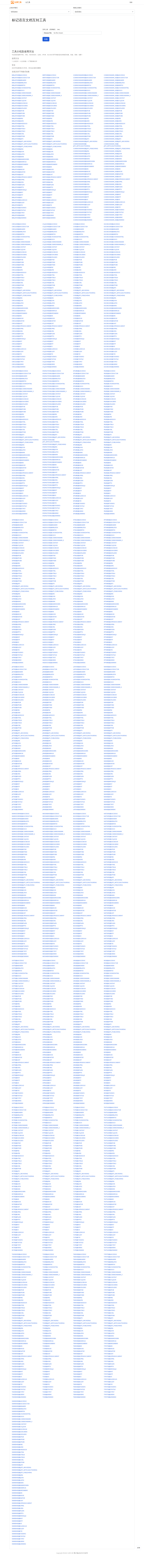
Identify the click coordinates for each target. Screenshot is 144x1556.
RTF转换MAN (47, 1189)
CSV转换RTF (77, 344)
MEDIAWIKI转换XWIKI (50, 954)
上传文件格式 (13, 8)
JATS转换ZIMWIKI (17, 809)
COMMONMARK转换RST (81, 194)
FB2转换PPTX (108, 483)
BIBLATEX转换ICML (18, 134)
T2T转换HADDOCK (79, 1156)
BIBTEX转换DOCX (48, 90)
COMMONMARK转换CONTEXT (83, 98)
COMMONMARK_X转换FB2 (112, 118)
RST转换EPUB (16, 1143)
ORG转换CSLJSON (79, 986)
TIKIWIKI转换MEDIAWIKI (20, 1343)
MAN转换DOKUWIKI (110, 697)
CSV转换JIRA (77, 298)
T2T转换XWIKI (77, 1248)
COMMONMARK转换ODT (81, 176)
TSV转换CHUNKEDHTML (50, 1267)
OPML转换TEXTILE (48, 1096)
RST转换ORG (16, 1214)
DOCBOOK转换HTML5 (111, 280)
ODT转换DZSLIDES (18, 994)
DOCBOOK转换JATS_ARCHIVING (114, 290)
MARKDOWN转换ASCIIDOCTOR (22, 816)
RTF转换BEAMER (48, 1112)
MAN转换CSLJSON (109, 692)
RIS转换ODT (108, 1060)
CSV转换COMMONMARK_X (81, 244)
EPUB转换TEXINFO (79, 503)
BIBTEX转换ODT (48, 174)
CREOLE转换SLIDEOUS (19, 349)
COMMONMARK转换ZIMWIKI (82, 220)
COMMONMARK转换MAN (81, 159)
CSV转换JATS (77, 288)
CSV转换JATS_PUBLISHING (81, 295)
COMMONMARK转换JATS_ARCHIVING (85, 141)
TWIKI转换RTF (77, 1374)
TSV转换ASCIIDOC (48, 1254)
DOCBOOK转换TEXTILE (111, 359)
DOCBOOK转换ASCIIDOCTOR (113, 226)
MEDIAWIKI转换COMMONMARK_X (54, 834)
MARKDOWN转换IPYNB (19, 875)
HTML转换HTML (78, 571)
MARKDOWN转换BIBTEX (20, 824)
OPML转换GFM (47, 1006)
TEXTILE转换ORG (109, 1214)
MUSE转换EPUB (78, 849)
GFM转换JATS (16, 583)
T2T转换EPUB (77, 1143)
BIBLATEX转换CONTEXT (19, 98)
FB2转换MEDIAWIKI (110, 460)
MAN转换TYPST (109, 804)
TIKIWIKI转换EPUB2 (18, 1292)
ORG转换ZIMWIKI (79, 1103)
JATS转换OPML (16, 771)
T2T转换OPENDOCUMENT (81, 1209)
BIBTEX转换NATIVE (49, 172)
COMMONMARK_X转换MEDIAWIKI (115, 166)
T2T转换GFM (77, 1153)
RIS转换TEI (107, 1090)
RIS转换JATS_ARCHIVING (112, 1027)
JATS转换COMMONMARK (20, 684)
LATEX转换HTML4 (78, 720)
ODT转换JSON (16, 1037)
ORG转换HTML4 (78, 1014)
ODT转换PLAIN (16, 1070)
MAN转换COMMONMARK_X (113, 687)
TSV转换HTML (47, 1305)
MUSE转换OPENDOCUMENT (82, 915)
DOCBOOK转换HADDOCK (112, 272)
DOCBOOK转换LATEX (110, 303)
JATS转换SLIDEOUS (18, 792)
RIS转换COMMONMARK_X (112, 981)
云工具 (27, 2)
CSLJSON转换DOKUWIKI (50, 255)
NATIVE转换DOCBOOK (111, 842)
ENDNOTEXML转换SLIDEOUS (52, 498)
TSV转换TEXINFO (48, 1387)
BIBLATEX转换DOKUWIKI (20, 106)
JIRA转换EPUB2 (47, 705)
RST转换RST (15, 1225)
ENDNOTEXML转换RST (50, 490)
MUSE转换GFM (78, 859)
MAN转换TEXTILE (109, 802)
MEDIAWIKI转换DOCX (49, 829)
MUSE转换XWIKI (78, 954)
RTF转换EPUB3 (47, 1148)
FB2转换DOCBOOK (110, 399)
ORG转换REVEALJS (79, 1075)
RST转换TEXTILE (17, 1242)
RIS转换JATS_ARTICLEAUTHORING (115, 1029)
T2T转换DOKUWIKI (79, 1138)
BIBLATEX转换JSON (18, 151)
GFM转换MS (16, 612)
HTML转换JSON (78, 596)
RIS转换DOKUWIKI (110, 991)
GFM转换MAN (16, 601)
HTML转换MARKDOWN (80, 604)
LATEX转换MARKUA (79, 753)
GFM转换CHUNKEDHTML (20, 533)
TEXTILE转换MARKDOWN (112, 1191)
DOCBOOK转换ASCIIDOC (112, 224)
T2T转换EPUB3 (77, 1148)
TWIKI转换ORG (78, 1361)
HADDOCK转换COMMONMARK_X (53, 540)
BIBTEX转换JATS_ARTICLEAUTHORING (55, 144)
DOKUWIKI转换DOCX (18, 386)
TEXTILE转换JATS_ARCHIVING (113, 1174)
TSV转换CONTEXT (48, 1277)
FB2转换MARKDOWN (110, 455)
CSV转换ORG (77, 331)
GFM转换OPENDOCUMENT (20, 622)
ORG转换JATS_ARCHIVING (81, 1027)
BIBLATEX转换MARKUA (19, 162)
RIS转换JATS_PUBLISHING (112, 1032)
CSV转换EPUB (77, 260)
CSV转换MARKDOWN (80, 308)
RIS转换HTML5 (108, 1016)
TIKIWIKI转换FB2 (17, 1298)
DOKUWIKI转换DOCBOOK (20, 399)
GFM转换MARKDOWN (19, 604)
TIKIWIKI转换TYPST (18, 1392)
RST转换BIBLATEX (17, 1115)
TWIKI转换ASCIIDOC (79, 1254)
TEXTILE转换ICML (109, 1166)
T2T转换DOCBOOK (79, 1135)
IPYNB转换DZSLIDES (110, 553)
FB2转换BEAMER (109, 376)
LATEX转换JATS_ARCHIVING (82, 733)
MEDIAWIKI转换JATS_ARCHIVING (53, 880)
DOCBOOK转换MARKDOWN (113, 308)
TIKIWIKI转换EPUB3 (18, 1295)
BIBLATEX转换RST (17, 192)
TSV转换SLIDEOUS (48, 1379)
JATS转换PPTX (16, 779)
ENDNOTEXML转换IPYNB (51, 432)
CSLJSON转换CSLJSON (50, 249)
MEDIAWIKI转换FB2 (49, 857)
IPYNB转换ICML (109, 578)
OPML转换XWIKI (48, 1101)
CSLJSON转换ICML (48, 283)
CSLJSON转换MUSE (49, 318)
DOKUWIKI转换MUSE (18, 465)
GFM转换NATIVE (17, 617)
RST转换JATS (16, 1171)
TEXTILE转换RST (109, 1225)
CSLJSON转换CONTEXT (50, 247)
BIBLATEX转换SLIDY (18, 202)
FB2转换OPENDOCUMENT (112, 473)
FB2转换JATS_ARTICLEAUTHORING (115, 440)
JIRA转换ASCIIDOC (48, 667)
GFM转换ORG (16, 627)
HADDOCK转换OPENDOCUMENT (53, 622)
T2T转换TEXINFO (78, 1240)
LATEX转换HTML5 (78, 723)
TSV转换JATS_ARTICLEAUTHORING (53, 1323)
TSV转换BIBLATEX (48, 1262)
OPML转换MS (47, 1052)
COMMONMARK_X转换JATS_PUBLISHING (117, 148)
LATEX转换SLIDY (78, 794)
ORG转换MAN (77, 1042)
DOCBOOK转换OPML (110, 328)
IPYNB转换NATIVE (109, 617)
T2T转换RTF (77, 1227)
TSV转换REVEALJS (48, 1369)
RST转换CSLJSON (17, 1133)
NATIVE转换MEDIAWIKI (111, 903)
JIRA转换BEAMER (48, 672)
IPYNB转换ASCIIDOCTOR (112, 522)
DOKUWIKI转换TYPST (19, 508)
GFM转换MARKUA (17, 606)
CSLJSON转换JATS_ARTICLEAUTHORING (55, 293)
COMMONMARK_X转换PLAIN (113, 187)
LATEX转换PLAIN (78, 776)
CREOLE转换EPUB (17, 260)
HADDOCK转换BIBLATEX (50, 527)
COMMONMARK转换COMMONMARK (85, 93)
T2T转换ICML (77, 1166)
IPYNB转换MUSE (109, 614)
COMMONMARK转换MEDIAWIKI (83, 166)
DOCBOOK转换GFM (110, 270)
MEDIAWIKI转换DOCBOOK (51, 842)
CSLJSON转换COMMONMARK (52, 242)
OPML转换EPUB (48, 996)
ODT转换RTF (16, 1080)
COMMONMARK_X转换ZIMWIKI (114, 220)
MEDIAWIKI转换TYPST (50, 951)
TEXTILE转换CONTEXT (111, 1130)
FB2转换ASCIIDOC (109, 371)
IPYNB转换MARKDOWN (111, 604)
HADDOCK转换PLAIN (49, 629)
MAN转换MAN (108, 748)
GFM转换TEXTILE (17, 655)
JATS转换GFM (16, 713)
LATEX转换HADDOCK (79, 715)
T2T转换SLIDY (77, 1235)
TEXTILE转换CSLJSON (110, 1133)
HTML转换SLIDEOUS (79, 645)
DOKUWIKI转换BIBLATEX (20, 378)
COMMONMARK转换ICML (81, 134)
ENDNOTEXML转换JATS (50, 435)
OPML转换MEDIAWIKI (50, 1050)
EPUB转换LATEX (78, 450)
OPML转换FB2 (47, 1004)
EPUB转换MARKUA (79, 457)
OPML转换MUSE (48, 1055)
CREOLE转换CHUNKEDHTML (21, 237)
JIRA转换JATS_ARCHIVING (51, 733)
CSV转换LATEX (77, 303)
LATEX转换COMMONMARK (81, 684)
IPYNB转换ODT (108, 619)
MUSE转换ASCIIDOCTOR (81, 816)
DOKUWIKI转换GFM (18, 417)
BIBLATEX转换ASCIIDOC (19, 75)
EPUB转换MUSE (78, 465)
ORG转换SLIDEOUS (79, 1085)
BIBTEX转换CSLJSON (49, 100)
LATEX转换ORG (78, 774)
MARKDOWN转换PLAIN (19, 923)
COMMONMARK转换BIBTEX (82, 85)
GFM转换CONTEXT (18, 543)
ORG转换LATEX (78, 1039)
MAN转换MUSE (109, 761)
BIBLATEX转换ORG (18, 182)
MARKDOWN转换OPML (19, 918)
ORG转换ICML (77, 1019)
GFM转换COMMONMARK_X (20, 540)
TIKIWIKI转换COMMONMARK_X (22, 1275)
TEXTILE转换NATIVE (110, 1204)
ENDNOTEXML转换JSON (50, 449)
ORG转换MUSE (78, 1055)
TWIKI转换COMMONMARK (81, 1272)
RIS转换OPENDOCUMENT (112, 1062)
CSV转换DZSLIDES (79, 257)
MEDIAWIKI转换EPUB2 (50, 852)
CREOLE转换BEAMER (18, 229)
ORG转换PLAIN (78, 1070)
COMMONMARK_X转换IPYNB (113, 136)
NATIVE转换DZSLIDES (111, 847)
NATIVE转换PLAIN (109, 923)
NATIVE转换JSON (109, 890)
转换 (46, 39)
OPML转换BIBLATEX (49, 968)
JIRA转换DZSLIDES (48, 700)
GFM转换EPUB (16, 555)
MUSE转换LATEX (78, 893)
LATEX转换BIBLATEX (79, 674)
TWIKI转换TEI (77, 1384)
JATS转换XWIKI (16, 807)
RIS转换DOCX (108, 976)
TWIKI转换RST (77, 1371)
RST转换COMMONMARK (20, 1125)
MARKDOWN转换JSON (19, 890)
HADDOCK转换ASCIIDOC (50, 520)
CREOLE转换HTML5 (18, 280)
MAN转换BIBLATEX (110, 674)
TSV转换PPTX (47, 1366)
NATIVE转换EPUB (109, 849)
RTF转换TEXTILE (48, 1242)
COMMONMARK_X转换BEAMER (114, 80)
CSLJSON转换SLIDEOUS (50, 349)
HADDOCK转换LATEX (49, 599)
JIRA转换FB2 (46, 710)
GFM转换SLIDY (16, 647)
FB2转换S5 (107, 493)
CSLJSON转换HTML (49, 275)
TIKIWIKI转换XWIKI (18, 1394)
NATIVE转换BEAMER (110, 819)
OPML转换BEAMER (49, 966)
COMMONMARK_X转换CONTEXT (114, 98)
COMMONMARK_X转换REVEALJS (114, 192)
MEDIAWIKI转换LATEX (50, 893)
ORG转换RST (77, 1078)
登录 (131, 2)
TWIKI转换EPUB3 (78, 1295)
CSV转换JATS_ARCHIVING (81, 290)
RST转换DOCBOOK (18, 1135)
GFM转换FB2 (16, 563)
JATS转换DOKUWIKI (18, 697)
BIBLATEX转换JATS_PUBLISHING (22, 146)
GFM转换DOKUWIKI (18, 550)
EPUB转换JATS (77, 435)
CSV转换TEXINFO (78, 357)
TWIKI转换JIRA (77, 1328)
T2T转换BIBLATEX (78, 1115)
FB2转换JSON (108, 447)
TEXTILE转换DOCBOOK (111, 1135)
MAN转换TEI (108, 797)
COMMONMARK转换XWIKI (81, 217)
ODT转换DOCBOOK (18, 988)
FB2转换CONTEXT (109, 394)
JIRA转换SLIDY (47, 794)
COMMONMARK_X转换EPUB (113, 111)
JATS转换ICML (16, 725)
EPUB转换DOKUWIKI (79, 401)
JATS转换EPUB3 (17, 707)
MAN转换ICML (108, 725)
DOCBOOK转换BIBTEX (111, 234)
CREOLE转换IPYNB (18, 285)
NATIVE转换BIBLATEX (110, 821)
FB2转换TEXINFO (109, 503)
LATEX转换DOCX (78, 682)
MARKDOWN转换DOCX (19, 829)
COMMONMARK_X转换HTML (113, 126)
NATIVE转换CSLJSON (110, 839)
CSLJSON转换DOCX (49, 239)
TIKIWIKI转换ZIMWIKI (19, 1397)
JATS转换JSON (16, 743)
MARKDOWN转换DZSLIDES (20, 847)
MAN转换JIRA (108, 741)
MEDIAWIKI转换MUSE (50, 908)
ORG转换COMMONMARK (81, 978)
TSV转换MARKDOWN (49, 1338)
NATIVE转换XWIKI (109, 954)
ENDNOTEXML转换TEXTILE (51, 508)
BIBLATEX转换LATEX (18, 154)
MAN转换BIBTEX (109, 677)
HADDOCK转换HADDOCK (51, 568)
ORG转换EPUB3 (78, 1001)
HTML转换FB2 (77, 563)
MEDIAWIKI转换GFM (49, 859)
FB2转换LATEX (108, 450)
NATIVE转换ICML (109, 872)
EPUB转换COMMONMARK (81, 389)
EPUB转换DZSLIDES (79, 404)
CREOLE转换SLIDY (17, 351)
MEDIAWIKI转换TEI (49, 944)
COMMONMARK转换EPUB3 (82, 116)
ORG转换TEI (77, 1090)
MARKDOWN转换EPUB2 (19, 852)
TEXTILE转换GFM (109, 1153)
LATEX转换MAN (78, 748)
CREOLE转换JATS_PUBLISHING (21, 295)
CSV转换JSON (77, 300)
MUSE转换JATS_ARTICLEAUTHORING (85, 882)
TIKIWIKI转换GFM (17, 1300)
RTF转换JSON (47, 1184)
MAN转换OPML (109, 771)
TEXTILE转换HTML (109, 1158)
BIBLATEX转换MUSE (18, 169)
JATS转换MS (15, 758)
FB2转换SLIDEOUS (109, 496)
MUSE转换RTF (77, 933)
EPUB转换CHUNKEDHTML (81, 384)
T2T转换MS (76, 1199)
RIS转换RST (107, 1078)
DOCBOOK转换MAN (110, 306)
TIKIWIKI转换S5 (17, 1377)
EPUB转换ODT (77, 470)
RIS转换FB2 (107, 1004)
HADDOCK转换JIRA (49, 594)
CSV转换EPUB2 (78, 262)
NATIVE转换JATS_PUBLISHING (113, 885)
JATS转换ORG (16, 774)
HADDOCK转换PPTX (49, 632)
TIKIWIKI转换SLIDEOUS (19, 1379)
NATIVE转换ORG (109, 921)
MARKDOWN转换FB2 (18, 857)
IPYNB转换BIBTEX (109, 530)
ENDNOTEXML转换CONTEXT (52, 394)
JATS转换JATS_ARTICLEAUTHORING (23, 735)
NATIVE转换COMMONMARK (113, 831)
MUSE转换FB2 (77, 857)
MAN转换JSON (108, 743)
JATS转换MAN (16, 748)
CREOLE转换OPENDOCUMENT (21, 326)
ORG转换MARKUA (79, 1047)
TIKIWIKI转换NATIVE (18, 1351)
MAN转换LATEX (109, 746)
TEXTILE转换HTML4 (110, 1161)
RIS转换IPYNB (108, 1022)
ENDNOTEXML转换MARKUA (51, 460)
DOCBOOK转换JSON (110, 300)
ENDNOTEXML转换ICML (50, 429)
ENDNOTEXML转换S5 (49, 495)
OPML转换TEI (47, 1090)
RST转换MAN (16, 1189)
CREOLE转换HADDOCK (19, 272)
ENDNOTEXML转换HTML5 (51, 427)
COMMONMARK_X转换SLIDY (113, 205)
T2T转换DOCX (77, 1123)
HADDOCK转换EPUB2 (49, 558)
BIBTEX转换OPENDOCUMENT (52, 177)
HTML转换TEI (77, 650)
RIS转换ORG (108, 1067)
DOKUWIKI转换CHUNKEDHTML (22, 384)
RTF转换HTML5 (47, 1163)
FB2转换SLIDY (108, 498)
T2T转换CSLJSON (78, 1133)
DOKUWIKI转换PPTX (18, 483)
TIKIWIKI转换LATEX (18, 1333)
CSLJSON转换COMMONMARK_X (53, 244)
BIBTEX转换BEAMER (49, 80)
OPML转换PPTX (47, 1073)
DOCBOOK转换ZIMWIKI (111, 367)
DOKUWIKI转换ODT (18, 470)
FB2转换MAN (108, 452)
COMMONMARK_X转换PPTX (113, 189)
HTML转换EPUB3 (78, 561)
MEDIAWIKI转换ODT (49, 913)
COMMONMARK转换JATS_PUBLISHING (85, 148)
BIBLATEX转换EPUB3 (18, 116)
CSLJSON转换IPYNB (49, 285)
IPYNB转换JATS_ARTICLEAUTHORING (115, 589)
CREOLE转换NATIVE (18, 321)
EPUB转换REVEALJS (79, 486)
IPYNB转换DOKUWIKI (111, 550)
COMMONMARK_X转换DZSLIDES (114, 108)
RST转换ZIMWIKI (17, 1250)
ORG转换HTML (78, 1011)
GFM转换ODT (16, 619)
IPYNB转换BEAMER (110, 525)
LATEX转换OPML (78, 771)
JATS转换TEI (15, 797)
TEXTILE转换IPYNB (110, 1168)
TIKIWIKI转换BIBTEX (18, 1264)
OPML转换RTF (47, 1080)
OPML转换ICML (47, 1019)
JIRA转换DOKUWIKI (49, 697)
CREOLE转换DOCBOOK (19, 252)
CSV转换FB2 (77, 267)
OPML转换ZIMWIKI (49, 1103)
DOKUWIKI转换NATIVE (19, 468)
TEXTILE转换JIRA (109, 1181)
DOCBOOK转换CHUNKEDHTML (114, 237)
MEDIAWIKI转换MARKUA (50, 900)
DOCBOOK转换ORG (110, 331)
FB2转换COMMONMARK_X (112, 391)
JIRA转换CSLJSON (48, 692)
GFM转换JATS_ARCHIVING (20, 586)
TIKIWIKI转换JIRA (17, 1328)
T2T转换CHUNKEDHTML (81, 1120)
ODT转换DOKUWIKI (18, 991)
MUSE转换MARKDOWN (80, 898)
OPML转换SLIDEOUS (49, 1085)
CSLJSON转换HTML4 (49, 277)
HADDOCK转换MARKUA (50, 606)
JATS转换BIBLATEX (17, 674)
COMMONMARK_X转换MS (112, 169)
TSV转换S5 (46, 1377)
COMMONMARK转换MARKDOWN (84, 161)
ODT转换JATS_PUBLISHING (20, 1032)
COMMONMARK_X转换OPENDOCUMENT (117, 179)
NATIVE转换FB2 (109, 857)
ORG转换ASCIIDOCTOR (80, 963)
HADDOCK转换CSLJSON (50, 545)
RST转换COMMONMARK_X (20, 1128)
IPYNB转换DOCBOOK (110, 548)
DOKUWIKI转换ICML (18, 429)
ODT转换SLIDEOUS (18, 1085)
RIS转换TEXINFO (109, 1093)
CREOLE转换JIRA (17, 298)
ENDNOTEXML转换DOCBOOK (52, 399)
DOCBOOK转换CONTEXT (112, 247)
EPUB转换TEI (77, 501)
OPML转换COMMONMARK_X (52, 981)
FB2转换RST (107, 488)
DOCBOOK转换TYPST (110, 362)
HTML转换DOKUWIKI (80, 550)
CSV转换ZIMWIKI (78, 367)
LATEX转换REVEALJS (79, 781)
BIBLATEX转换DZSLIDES (19, 108)
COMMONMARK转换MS (81, 169)
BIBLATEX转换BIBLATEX (19, 83)
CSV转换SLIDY (77, 351)
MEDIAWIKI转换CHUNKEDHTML (53, 826)
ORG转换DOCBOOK (79, 988)
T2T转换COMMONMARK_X (81, 1128)
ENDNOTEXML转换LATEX (50, 452)
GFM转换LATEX (16, 599)
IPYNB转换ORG (109, 627)
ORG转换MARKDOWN (80, 1045)
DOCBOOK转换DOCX (110, 239)
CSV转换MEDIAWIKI (79, 313)
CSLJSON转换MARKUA (50, 311)
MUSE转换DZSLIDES (79, 847)
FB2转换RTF (107, 491)
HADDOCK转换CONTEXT (50, 543)
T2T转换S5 (76, 1230)
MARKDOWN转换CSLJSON (20, 839)
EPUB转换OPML (78, 475)
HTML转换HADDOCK (79, 568)
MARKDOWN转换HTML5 (19, 870)
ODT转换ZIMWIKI (17, 1103)
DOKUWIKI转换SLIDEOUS (20, 496)
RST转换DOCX (16, 1123)
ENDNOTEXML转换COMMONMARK (54, 389)
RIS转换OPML (108, 1065)
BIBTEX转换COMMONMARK (51, 93)
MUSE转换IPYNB (78, 875)
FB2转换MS (107, 463)
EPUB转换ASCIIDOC (79, 371)
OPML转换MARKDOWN (50, 1045)
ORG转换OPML (78, 1065)
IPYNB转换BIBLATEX (110, 527)
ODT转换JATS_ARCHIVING (20, 1027)
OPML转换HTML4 (48, 1014)
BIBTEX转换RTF (47, 195)
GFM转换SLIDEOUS (18, 645)
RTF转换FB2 (46, 1151)
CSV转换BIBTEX (78, 234)
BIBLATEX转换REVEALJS (19, 190)
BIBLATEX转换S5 (17, 197)
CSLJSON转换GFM (48, 270)
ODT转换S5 (15, 1083)
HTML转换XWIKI (78, 660)
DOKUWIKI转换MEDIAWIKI (20, 460)
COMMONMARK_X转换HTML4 (113, 129)
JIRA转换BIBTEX (48, 677)
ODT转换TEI (15, 1090)
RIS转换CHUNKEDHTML (111, 973)
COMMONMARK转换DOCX (81, 90)
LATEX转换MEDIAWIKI (80, 756)
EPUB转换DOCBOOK (79, 399)
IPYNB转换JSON (109, 596)
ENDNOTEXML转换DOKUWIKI (52, 401)
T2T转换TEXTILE (78, 1242)
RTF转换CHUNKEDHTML (50, 1120)
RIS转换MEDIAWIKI (110, 1050)
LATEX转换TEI (77, 797)
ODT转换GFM (16, 1006)
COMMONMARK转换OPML (81, 182)
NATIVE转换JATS (109, 877)
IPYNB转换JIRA (108, 594)
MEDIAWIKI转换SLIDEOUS (51, 938)
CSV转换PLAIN (77, 334)
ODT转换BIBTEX (17, 971)
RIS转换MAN (108, 1042)
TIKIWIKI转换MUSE (18, 1349)
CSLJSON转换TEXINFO (50, 357)
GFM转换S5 (15, 642)
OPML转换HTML (48, 1011)
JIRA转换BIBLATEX (48, 674)
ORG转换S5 (76, 1083)
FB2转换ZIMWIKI (109, 514)
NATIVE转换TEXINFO (110, 946)
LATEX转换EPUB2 (78, 705)
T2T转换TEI (76, 1237)
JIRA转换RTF (46, 786)
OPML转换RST (47, 1078)
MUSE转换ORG (78, 921)
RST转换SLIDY (16, 1235)
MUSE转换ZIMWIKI (79, 956)
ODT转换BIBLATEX (18, 968)
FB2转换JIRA (108, 445)
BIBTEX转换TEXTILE (49, 210)
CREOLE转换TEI (17, 354)
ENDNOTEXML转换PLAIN (50, 482)
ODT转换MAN (16, 1042)
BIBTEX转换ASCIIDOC (49, 75)
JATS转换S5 (15, 789)
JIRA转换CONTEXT (48, 690)
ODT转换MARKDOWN (19, 1045)
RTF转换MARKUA (48, 1194)
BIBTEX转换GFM (48, 121)
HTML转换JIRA (77, 594)
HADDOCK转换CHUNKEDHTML (52, 533)
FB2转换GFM (108, 417)
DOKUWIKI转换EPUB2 (19, 409)
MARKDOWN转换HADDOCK (21, 862)
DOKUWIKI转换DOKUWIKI (20, 401)
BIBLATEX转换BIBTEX (18, 85)
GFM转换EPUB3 (17, 561)
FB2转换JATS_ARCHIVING (112, 437)
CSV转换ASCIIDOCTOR (80, 226)
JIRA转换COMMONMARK (50, 684)
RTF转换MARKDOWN (49, 1191)
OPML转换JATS (47, 1024)
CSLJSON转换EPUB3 (49, 265)
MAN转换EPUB (108, 702)
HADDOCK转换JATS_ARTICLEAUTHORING (56, 589)
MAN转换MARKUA (110, 753)
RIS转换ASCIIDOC (109, 960)
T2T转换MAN (77, 1189)
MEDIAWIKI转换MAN (49, 895)
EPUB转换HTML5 (78, 427)
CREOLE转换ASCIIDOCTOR (20, 226)
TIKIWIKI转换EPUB (18, 1290)
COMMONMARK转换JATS (81, 139)
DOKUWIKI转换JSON (18, 447)
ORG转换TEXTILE (78, 1096)
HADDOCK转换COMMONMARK (52, 538)
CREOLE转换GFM (17, 270)
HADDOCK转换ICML (49, 578)
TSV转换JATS (46, 1318)
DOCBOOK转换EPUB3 (111, 265)
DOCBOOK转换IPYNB (110, 285)
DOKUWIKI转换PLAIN (19, 480)
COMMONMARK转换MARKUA (82, 164)
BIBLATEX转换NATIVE (18, 172)
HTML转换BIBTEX (78, 530)
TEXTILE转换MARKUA (110, 1194)
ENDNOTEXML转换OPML (50, 477)
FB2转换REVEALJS (109, 486)
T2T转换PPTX (77, 1219)
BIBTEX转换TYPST (48, 213)
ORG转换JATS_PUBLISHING (81, 1032)
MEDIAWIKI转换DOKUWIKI (51, 844)
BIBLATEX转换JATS (17, 139)
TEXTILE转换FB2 (109, 1151)
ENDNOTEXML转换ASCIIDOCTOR (53, 373)
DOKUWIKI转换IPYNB (19, 432)
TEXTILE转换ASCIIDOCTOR (112, 1110)
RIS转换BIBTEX (108, 971)
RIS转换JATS (107, 1024)
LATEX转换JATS (77, 730)
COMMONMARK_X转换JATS (112, 139)
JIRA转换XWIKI (47, 807)
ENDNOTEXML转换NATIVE (51, 470)
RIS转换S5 (107, 1083)
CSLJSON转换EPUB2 (49, 262)
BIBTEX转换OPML (48, 180)
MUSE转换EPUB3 (78, 854)
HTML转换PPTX (78, 632)
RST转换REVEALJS (17, 1222)
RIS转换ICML (108, 1019)
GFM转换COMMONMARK (20, 538)
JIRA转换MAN (47, 748)
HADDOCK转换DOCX (49, 535)
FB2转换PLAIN (108, 480)
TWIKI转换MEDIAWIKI (80, 1343)
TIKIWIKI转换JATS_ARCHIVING (21, 1320)
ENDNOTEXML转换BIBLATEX (52, 378)
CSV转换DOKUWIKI (79, 255)
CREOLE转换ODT (17, 323)
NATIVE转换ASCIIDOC (111, 814)
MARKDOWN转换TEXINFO (20, 946)
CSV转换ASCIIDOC (79, 224)
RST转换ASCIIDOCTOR (19, 1110)
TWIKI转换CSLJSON (79, 1280)
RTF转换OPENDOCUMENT (51, 1209)
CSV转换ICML (77, 283)
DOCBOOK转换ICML (110, 283)
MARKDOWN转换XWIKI (19, 954)
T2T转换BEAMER (78, 1112)
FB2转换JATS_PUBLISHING (112, 442)
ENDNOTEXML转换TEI (50, 503)
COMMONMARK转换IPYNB (82, 136)
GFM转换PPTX (16, 632)
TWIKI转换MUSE (78, 1349)
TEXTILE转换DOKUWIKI (111, 1138)
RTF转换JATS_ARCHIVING (50, 1174)
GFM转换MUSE (16, 614)
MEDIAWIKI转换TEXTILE (50, 949)
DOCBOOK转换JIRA (110, 298)
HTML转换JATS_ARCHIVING (81, 586)
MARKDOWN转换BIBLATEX (20, 821)
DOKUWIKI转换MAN (18, 452)
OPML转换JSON (47, 1037)
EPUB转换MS (77, 463)
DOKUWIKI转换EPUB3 (19, 412)
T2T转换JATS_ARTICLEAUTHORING (84, 1176)
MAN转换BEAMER (109, 672)
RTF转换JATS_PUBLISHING (51, 1179)
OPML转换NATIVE (48, 1057)
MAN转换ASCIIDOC (110, 667)
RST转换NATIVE (17, 1204)
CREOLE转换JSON (17, 300)
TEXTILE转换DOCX (109, 1123)
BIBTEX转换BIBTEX (48, 85)
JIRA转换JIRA (47, 741)
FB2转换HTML (108, 422)
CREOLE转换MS (17, 316)
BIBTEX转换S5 (47, 197)
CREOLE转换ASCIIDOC (19, 224)
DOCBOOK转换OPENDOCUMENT (114, 326)
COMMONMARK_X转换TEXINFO (114, 210)
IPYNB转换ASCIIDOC (110, 520)
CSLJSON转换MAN (48, 306)
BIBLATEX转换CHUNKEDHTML (21, 88)
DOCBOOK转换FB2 (110, 267)
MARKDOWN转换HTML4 (19, 867)
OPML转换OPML (48, 1065)
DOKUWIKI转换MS (18, 463)
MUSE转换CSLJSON (79, 839)
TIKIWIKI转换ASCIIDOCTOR (21, 1257)
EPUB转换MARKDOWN (80, 455)
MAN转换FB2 (108, 710)
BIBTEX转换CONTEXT (49, 98)
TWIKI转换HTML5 (78, 1310)
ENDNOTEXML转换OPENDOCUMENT (54, 475)
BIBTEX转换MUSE (48, 169)
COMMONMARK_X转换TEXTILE (114, 212)
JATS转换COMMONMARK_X (20, 687)
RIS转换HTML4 (108, 1014)
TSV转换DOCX (47, 1269)
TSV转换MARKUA (48, 1341)
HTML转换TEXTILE (79, 655)
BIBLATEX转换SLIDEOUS (19, 200)
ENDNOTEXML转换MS (50, 465)
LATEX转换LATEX (78, 746)
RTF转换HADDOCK (48, 1156)
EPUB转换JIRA (77, 445)
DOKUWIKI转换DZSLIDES (20, 404)
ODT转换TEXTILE (17, 1096)
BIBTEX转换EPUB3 (48, 116)
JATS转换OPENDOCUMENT (20, 769)
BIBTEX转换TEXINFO (49, 208)
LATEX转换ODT (78, 766)
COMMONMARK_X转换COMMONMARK (116, 93)
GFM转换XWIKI (16, 660)
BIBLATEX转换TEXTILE (19, 210)
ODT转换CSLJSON (17, 986)
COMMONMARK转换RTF (81, 197)
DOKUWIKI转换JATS (18, 435)
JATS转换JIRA (16, 741)
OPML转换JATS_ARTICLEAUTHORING (54, 1029)
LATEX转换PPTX (78, 779)
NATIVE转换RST (109, 931)
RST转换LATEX (16, 1186)
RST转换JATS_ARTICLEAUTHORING (23, 1176)
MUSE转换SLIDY (78, 941)
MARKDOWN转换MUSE (19, 908)
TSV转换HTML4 (47, 1308)
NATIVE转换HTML (109, 865)
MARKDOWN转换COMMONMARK (23, 831)
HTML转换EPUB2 (78, 558)
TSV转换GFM (47, 1300)
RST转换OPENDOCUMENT (20, 1209)
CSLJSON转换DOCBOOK (50, 252)
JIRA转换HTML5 (47, 723)
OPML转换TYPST (48, 1098)
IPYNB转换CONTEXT (110, 543)
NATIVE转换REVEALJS (110, 928)
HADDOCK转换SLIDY (49, 647)
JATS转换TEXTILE (17, 802)
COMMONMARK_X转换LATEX (113, 156)
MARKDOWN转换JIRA (19, 887)
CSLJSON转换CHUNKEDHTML (52, 237)
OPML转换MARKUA (49, 1047)
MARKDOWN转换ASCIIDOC (20, 814)
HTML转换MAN (78, 601)
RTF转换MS (46, 1199)
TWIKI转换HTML (78, 1305)
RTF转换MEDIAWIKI (49, 1197)
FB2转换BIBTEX (109, 381)
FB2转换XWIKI (108, 511)
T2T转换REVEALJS (78, 1222)
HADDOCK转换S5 (48, 642)
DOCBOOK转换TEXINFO (111, 357)
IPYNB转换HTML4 (109, 573)
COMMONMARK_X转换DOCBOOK (114, 103)
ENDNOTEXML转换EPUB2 (51, 409)
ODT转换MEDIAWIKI (18, 1050)
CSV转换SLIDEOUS (79, 349)
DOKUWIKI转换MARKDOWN (21, 455)
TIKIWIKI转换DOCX (18, 1269)
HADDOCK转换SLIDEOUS (50, 645)
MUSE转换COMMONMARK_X (82, 834)
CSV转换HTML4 (78, 277)
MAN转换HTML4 (109, 720)
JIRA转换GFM (47, 713)
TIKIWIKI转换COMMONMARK (21, 1272)
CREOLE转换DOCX (17, 239)
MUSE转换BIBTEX (78, 824)
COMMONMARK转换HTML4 (82, 129)
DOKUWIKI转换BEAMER (19, 376)
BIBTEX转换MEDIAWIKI (50, 164)
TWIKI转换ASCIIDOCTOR (81, 1257)
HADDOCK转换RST (48, 637)
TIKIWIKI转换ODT (17, 1354)
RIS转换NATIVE (108, 1057)
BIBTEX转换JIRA (48, 149)
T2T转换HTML (77, 1158)
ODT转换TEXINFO (17, 1093)
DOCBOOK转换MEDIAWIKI (112, 313)
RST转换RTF (15, 1227)
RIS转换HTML (108, 1011)
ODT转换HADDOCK (18, 1009)
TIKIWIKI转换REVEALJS (19, 1369)
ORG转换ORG (77, 1067)
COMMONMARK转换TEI (81, 207)
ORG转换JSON (77, 1037)
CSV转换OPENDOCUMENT (81, 326)
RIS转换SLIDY (108, 1088)
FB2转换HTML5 (108, 427)
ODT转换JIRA (16, 1034)
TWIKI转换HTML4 (78, 1308)
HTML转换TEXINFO (79, 652)
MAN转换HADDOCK (110, 715)
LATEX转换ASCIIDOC (79, 667)
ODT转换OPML (16, 1065)
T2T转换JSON (77, 1184)
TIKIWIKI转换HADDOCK (19, 1303)
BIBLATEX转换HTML (18, 126)
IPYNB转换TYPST (109, 657)
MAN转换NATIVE (109, 764)
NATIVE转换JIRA (109, 887)
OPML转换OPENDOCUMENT (52, 1062)
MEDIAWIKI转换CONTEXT (51, 836)
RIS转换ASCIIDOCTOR (111, 963)
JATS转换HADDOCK (18, 715)
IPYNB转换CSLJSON (110, 545)
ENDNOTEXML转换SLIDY (50, 500)
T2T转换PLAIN (77, 1217)
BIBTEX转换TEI (47, 205)
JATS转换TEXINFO (17, 799)
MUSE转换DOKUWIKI (80, 844)
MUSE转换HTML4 (78, 867)
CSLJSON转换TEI (48, 354)
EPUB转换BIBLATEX (79, 378)
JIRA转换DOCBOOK (49, 695)
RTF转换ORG (47, 1214)
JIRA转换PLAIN (47, 776)
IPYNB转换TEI (108, 650)
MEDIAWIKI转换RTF (49, 933)
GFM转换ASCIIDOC (18, 520)
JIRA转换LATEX (47, 746)
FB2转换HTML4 (108, 424)
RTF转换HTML (47, 1158)
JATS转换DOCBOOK (18, 695)
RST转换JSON (16, 1184)
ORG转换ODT (77, 1060)
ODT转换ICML (16, 1019)
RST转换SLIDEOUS (18, 1232)
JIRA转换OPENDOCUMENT (51, 769)
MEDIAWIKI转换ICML (49, 872)
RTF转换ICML (47, 1166)
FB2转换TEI (107, 501)
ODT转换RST (16, 1078)
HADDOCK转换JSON (49, 596)
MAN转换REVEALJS (110, 781)
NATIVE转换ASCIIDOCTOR (112, 816)
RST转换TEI (15, 1237)
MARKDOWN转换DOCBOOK (21, 842)
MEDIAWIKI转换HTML (49, 865)
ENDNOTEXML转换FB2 (50, 414)
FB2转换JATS (108, 435)
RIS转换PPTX (108, 1073)
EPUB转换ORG (77, 478)
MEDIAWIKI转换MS (49, 905)
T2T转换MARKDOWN (80, 1191)
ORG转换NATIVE (78, 1057)
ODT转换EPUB (16, 996)
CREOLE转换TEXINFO (18, 357)
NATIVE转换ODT (109, 913)
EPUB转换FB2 (77, 414)
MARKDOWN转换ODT (19, 913)
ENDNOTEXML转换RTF (50, 493)
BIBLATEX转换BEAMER (19, 80)
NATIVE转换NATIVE (110, 910)
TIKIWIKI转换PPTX (18, 1366)
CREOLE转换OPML (18, 328)
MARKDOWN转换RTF (18, 933)
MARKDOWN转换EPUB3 (19, 854)
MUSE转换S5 (77, 936)
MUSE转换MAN (78, 895)
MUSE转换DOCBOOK (80, 842)
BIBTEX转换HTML (48, 126)
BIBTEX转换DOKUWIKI (50, 106)
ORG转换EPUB (77, 996)
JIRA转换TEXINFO (48, 799)
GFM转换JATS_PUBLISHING (20, 591)
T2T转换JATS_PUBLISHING (81, 1179)
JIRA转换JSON (47, 743)
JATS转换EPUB (16, 702)
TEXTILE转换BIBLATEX (111, 1115)
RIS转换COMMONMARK (111, 978)
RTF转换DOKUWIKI (49, 1138)
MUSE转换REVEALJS (79, 928)
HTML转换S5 (77, 642)
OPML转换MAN (47, 1042)
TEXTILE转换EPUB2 (110, 1146)
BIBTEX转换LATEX (48, 154)
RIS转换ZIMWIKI (109, 1103)
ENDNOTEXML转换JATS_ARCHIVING (54, 437)
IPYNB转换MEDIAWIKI (111, 609)
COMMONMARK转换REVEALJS (82, 192)
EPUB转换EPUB (78, 407)
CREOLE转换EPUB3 (18, 265)
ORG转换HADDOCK (79, 1009)
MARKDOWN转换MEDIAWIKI (21, 903)
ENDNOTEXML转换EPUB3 (51, 412)
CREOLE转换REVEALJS (19, 339)
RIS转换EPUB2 (108, 999)
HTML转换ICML (78, 578)
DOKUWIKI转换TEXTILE (19, 506)
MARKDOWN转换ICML (19, 872)
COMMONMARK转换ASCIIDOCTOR (84, 78)
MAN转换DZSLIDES (110, 700)
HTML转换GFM (78, 566)
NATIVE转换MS (108, 905)
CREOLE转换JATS (17, 288)
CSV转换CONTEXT (79, 247)
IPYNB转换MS (108, 612)
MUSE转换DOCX (78, 829)
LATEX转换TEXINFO (79, 799)
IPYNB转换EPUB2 (109, 558)
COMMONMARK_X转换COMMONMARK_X (117, 95)
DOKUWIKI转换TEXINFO (19, 503)
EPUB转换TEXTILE (78, 506)
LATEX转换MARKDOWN (80, 751)
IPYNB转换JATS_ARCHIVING (112, 586)
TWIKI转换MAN (78, 1336)
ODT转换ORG (16, 1067)
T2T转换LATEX (77, 1186)
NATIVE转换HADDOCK (111, 862)
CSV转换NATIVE (78, 321)
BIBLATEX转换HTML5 (18, 131)
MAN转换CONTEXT (110, 690)
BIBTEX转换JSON (48, 151)
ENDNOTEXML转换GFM (50, 417)
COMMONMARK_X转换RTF (112, 197)
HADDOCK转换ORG (49, 627)
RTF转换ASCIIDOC (48, 1107)
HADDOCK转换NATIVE (50, 617)
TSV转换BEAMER (48, 1259)
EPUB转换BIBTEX (78, 381)
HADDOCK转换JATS (49, 583)
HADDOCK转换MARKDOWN (51, 604)
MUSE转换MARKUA (79, 900)
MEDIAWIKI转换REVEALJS (51, 928)
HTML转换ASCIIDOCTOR (81, 522)
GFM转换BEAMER (17, 525)
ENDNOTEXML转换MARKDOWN (53, 457)
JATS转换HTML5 (17, 723)
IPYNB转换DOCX (109, 535)
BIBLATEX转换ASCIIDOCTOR (21, 78)
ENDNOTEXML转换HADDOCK (52, 419)
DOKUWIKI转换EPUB (18, 407)
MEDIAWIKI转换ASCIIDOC (51, 814)
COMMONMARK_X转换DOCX (113, 90)
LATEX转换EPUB (78, 702)
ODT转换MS (15, 1052)
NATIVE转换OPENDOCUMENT (113, 915)
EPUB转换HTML (78, 422)
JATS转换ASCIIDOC (18, 667)
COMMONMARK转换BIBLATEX (83, 83)
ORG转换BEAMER (78, 966)
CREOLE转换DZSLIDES (19, 257)
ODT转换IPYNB (16, 1022)
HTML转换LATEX (78, 599)
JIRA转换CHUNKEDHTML (50, 679)
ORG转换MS (77, 1052)
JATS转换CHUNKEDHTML (20, 679)
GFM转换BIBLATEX (18, 527)
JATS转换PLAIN (16, 776)
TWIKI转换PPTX (78, 1366)
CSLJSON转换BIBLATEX (50, 232)
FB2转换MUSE (108, 465)
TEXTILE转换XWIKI (110, 1248)
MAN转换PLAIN (109, 776)
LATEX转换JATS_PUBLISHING (82, 738)
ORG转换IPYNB (78, 1022)
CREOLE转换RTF (17, 344)
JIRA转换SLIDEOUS (48, 792)
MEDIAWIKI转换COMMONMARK (53, 831)
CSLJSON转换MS (48, 316)
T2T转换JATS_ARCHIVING (81, 1174)
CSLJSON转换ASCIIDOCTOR (51, 226)
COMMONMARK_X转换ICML (113, 134)
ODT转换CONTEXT (18, 983)
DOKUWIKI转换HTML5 (19, 427)
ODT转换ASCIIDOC (18, 960)
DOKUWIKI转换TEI (18, 501)
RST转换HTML (16, 1158)
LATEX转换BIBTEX (78, 677)
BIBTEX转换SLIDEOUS (49, 200)
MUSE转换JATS (77, 877)
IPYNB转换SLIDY (109, 647)
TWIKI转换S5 (77, 1377)
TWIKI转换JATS (78, 1318)
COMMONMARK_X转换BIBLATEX (114, 83)
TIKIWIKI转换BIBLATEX (19, 1262)
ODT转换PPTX (16, 1073)
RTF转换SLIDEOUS (48, 1232)
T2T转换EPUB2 (77, 1146)
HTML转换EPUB (78, 555)
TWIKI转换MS (77, 1346)
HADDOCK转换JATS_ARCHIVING (53, 586)
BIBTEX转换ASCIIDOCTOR (51, 78)
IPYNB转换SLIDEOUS (110, 645)
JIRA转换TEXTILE (48, 802)
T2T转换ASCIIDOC (79, 1107)
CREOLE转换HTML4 (18, 277)
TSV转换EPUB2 (47, 1292)
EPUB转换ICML (78, 429)
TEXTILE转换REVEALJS (111, 1222)
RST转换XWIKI (16, 1248)
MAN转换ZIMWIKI (109, 809)
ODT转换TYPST (16, 1098)
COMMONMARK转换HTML (81, 126)
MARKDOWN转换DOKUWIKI (21, 844)
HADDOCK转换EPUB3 (49, 561)
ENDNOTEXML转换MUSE (50, 467)
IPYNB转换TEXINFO (110, 652)
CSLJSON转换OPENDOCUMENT (52, 326)
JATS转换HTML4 (17, 720)
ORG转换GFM (77, 1006)
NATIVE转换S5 (108, 936)
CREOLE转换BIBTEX (18, 234)
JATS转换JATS (16, 730)
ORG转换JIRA (77, 1034)
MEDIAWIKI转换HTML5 (50, 870)
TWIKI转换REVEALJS (79, 1369)
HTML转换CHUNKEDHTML (81, 533)
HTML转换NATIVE (78, 617)
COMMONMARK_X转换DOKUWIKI (115, 106)
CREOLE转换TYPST (18, 362)
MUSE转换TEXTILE (79, 949)
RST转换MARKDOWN (18, 1191)
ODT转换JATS (16, 1024)
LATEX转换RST (77, 784)
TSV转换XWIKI (47, 1394)
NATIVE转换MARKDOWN (112, 898)
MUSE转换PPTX (78, 926)
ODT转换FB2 (16, 1004)
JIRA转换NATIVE (48, 764)
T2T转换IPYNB (77, 1168)
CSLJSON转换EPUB (48, 260)
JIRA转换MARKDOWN (49, 751)
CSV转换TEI (76, 354)
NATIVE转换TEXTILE (110, 949)
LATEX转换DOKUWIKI (80, 697)
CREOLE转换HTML (17, 275)
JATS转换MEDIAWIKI (18, 756)
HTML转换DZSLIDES (79, 553)
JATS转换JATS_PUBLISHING (20, 738)
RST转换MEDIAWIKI (18, 1197)
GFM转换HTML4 (17, 573)
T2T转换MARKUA (78, 1194)
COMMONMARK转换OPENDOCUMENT (85, 179)
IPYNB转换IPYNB (109, 581)
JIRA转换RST (46, 784)
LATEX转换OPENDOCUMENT (82, 769)
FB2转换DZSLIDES (109, 404)
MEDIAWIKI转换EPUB (49, 849)
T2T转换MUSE (77, 1202)
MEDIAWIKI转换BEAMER (50, 819)
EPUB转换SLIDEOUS (79, 496)
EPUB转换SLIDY (78, 498)
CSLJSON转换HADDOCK (50, 272)
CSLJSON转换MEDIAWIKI (50, 313)
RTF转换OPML (47, 1212)
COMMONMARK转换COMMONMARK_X (85, 95)
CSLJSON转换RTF (48, 344)
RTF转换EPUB (47, 1143)
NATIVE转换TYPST (109, 951)
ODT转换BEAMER (17, 966)
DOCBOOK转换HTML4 (111, 277)
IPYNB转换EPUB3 (109, 561)
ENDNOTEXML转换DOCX (50, 386)
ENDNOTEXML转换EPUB (50, 407)
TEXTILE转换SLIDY (109, 1235)
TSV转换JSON (47, 1331)
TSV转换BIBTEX (47, 1264)
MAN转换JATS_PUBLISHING (112, 738)
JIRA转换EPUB (47, 702)
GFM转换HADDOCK (18, 568)
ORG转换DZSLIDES (79, 994)
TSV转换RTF (46, 1374)
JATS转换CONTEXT (18, 690)
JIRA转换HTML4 (47, 720)
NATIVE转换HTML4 (110, 867)
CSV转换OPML (77, 328)
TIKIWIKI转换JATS (17, 1318)
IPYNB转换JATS (108, 583)
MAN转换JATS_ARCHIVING (112, 733)
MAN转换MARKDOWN (111, 751)
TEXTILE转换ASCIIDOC (111, 1107)
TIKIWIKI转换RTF (17, 1374)
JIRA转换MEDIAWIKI (49, 756)
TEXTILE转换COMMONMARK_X (114, 1128)
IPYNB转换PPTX (109, 632)
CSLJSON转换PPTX (48, 336)
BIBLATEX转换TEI (17, 205)
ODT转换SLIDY (16, 1088)
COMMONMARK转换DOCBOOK (83, 103)
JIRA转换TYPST (47, 804)
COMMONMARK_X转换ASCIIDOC (114, 75)
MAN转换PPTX (108, 779)
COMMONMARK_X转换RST (112, 194)
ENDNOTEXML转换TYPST (50, 511)
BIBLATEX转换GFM (18, 121)
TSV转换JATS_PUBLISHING (51, 1326)
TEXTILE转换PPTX (109, 1219)
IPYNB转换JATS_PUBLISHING (113, 591)
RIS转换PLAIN (108, 1070)
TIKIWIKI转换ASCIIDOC (19, 1254)
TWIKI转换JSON (78, 1331)
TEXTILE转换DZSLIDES (111, 1140)
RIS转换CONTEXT (109, 983)
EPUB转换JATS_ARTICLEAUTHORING (84, 440)
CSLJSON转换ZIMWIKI (50, 367)
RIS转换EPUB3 (108, 1001)
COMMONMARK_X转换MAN (113, 159)
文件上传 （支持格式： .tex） (52, 29)
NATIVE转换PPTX (109, 926)
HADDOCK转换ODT (49, 619)
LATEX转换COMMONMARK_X (82, 687)
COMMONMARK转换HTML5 (82, 131)
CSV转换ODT (77, 323)
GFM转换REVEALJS (18, 634)
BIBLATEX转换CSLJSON (19, 100)
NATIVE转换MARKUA (110, 900)
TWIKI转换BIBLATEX (79, 1262)
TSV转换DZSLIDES (48, 1287)
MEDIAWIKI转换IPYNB (50, 875)
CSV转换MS (76, 316)
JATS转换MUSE (16, 761)
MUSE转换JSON (78, 890)
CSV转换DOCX (77, 239)
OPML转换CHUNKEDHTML (51, 973)
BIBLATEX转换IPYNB (18, 136)
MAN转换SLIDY (109, 794)
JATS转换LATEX (16, 746)
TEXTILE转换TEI (109, 1237)
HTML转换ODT (77, 619)
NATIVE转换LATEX (109, 893)
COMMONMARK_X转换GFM (112, 121)
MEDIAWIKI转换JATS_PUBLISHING (53, 885)
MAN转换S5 (107, 789)
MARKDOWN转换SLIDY (19, 941)
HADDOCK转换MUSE (49, 614)
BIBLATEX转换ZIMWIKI (19, 218)
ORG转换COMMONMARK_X (82, 981)
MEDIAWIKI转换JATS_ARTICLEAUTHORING (56, 882)
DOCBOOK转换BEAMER (111, 229)
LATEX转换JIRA (77, 741)
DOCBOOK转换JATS (110, 288)
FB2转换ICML (108, 429)
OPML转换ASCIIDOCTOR (50, 963)
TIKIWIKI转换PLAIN (18, 1364)
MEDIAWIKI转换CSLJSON (50, 839)
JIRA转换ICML (47, 725)
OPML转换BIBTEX (48, 971)
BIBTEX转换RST (47, 192)
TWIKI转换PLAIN (78, 1364)
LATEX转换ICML (78, 725)
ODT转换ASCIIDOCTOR (19, 963)
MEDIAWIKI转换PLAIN (50, 923)
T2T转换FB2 (77, 1151)
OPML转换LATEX (48, 1039)
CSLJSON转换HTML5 (49, 280)
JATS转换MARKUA (17, 753)
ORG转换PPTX (77, 1073)
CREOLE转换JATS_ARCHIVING (21, 290)
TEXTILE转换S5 (108, 1230)
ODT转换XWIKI (16, 1101)
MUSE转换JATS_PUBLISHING (82, 885)
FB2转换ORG (108, 478)
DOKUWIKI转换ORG (18, 478)
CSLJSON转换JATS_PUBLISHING (52, 295)
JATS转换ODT (16, 766)
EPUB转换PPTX (77, 483)
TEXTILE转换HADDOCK (111, 1156)
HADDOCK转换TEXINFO (50, 652)
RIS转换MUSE (108, 1055)
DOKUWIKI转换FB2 (18, 414)
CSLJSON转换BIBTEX (49, 234)
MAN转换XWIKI (109, 807)
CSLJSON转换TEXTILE (49, 359)
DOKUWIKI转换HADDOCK (20, 419)
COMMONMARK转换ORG (81, 184)
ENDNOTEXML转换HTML (50, 422)
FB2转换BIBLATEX (109, 378)
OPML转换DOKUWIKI (49, 991)
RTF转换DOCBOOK (48, 1135)
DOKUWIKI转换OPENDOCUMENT (22, 473)
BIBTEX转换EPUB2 (48, 113)
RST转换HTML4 (17, 1161)
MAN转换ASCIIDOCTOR (111, 669)
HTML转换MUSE (78, 614)
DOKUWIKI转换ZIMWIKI (19, 514)
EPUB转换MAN (78, 452)
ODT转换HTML (16, 1011)
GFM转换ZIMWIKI (17, 663)
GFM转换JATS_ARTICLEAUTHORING (23, 589)
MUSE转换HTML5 (78, 870)
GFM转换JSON (16, 596)
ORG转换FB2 (77, 1004)
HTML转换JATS (77, 583)
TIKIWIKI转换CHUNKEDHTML (21, 1267)
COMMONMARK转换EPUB (81, 111)
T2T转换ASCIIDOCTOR (80, 1110)
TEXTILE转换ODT (109, 1207)
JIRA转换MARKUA (48, 753)
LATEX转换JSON (78, 743)
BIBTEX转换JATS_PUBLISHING (52, 146)
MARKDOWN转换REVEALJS (20, 928)
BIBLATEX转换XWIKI (18, 215)
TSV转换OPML (47, 1359)
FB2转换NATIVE (109, 468)
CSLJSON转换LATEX (49, 303)
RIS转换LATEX (108, 1039)
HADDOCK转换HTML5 (49, 576)
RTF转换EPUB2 (47, 1146)
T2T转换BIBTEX (78, 1117)
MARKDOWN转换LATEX (19, 893)
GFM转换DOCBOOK (18, 548)
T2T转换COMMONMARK (81, 1125)
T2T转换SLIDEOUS (79, 1232)
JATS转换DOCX (16, 682)
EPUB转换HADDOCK (79, 419)
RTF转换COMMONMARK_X (51, 1128)
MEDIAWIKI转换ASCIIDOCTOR (52, 816)
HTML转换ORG (78, 627)
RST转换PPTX (16, 1219)
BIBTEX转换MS (47, 167)
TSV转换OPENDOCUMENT (51, 1356)
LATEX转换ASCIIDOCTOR (81, 669)
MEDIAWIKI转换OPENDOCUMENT (53, 915)
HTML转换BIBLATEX (79, 527)
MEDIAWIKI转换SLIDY (49, 941)
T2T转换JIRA (77, 1181)
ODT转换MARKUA (17, 1047)
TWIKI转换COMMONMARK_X (82, 1275)
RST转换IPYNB (16, 1168)
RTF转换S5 (46, 1230)
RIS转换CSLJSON (109, 986)
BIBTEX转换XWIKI (48, 215)
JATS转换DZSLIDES (18, 700)
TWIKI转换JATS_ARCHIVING (82, 1320)
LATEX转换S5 (77, 789)
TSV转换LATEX (47, 1333)
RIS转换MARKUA (109, 1047)
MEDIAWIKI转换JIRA (49, 887)
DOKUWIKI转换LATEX (18, 450)
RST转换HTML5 (17, 1163)
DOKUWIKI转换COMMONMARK (22, 389)
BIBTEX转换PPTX (48, 187)
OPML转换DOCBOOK (49, 988)
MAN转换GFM (108, 713)
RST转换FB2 (15, 1151)
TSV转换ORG (47, 1361)
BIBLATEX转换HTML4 (18, 129)
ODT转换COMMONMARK (20, 978)
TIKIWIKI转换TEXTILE (18, 1389)
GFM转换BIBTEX (17, 530)
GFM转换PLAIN (16, 629)
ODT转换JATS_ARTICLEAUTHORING (23, 1029)
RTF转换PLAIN (47, 1217)
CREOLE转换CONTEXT (19, 247)
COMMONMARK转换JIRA (81, 151)
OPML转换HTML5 (48, 1016)
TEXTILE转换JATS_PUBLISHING (113, 1179)
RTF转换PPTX (47, 1219)
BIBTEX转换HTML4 (48, 129)
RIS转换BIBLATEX (109, 968)
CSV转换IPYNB (77, 285)
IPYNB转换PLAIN (109, 629)
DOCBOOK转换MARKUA (111, 311)
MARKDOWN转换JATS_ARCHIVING (23, 880)
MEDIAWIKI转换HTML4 (50, 867)
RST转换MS (15, 1199)
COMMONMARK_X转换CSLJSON (114, 100)
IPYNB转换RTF (108, 640)
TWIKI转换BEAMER (79, 1259)
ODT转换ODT (16, 1060)
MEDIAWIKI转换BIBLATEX (51, 821)
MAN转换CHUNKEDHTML (112, 679)
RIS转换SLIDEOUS (109, 1085)
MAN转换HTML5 (109, 723)
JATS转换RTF (16, 786)
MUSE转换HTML (78, 865)
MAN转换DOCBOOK (110, 695)
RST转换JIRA (16, 1181)
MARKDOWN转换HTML (19, 865)
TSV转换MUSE (47, 1349)
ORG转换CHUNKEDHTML (81, 973)
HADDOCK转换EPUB (49, 555)
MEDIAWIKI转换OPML (50, 918)
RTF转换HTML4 (47, 1161)
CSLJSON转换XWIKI (49, 364)
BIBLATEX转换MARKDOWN (20, 159)
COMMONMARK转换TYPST (81, 215)
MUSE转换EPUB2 (78, 852)
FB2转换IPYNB (108, 432)
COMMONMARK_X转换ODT (112, 176)
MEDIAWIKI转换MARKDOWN (52, 898)
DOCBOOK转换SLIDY (110, 351)
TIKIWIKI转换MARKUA (19, 1341)
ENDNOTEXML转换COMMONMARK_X (55, 391)
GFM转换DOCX (16, 535)
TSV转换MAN (47, 1336)
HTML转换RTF (77, 640)
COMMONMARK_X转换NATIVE (113, 174)
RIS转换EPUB (108, 996)
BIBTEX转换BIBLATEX (49, 83)
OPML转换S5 (47, 1083)
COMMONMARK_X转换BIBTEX (113, 85)
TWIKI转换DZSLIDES (79, 1287)
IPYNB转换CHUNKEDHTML (112, 533)
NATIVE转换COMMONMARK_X (113, 834)
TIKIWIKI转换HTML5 (18, 1310)
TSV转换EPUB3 (47, 1295)
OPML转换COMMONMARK (51, 978)
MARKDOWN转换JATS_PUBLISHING (23, 885)
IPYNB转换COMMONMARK (112, 538)
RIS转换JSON (108, 1037)
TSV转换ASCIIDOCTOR (50, 1257)
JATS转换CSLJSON (17, 692)
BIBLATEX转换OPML (18, 180)
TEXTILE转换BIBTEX (110, 1117)
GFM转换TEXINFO (17, 652)
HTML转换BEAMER (79, 525)
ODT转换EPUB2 (17, 999)
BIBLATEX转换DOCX (18, 90)
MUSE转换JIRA (77, 887)
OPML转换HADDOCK (49, 1009)
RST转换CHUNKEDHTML (19, 1120)
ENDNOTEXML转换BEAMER (51, 376)
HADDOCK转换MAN (49, 601)
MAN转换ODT (108, 766)
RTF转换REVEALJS (48, 1222)
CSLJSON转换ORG (48, 331)
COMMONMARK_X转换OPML (113, 182)
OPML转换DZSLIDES (49, 994)
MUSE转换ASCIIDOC (79, 814)
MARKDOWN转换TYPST (19, 951)
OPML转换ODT (47, 1060)
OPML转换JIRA (47, 1034)
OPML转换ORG (47, 1067)
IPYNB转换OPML (109, 624)
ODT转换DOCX (16, 976)
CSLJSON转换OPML (49, 328)
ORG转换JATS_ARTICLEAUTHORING (84, 1029)
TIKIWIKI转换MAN (18, 1336)
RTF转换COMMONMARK (50, 1125)
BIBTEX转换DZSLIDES (49, 108)
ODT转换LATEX (16, 1039)
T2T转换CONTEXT (78, 1130)
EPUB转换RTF (77, 491)
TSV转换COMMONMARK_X (51, 1275)
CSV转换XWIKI (77, 364)
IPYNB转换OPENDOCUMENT (113, 622)
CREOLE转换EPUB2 (18, 262)
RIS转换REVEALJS (109, 1075)
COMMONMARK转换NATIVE (82, 174)
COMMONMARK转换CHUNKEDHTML (85, 88)
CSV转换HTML (77, 275)
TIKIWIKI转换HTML (18, 1305)
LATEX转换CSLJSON (79, 692)
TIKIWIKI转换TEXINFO (19, 1387)
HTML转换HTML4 (78, 573)
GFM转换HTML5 (17, 576)
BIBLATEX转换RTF (17, 195)
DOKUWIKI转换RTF (18, 491)
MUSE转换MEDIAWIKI (80, 903)
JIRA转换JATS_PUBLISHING (51, 738)
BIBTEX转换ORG (48, 182)
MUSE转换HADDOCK (79, 862)
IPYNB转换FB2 (108, 563)
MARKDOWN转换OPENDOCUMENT (23, 915)
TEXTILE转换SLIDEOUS (111, 1232)
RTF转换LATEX (47, 1186)
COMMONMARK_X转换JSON (113, 154)
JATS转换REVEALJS (17, 781)
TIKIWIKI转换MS (17, 1346)
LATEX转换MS (77, 758)
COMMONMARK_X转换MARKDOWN (115, 161)
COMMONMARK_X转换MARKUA (114, 164)
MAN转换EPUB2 (109, 705)
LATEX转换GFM (78, 713)
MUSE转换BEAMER (79, 819)
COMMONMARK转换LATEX (81, 156)
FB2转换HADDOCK (110, 419)
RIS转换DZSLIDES (109, 994)
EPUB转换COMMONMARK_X (82, 391)
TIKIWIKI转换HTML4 (18, 1308)
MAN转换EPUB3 (109, 707)
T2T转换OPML (77, 1212)
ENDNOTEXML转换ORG (50, 480)
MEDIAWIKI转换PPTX (49, 926)
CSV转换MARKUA (78, 311)
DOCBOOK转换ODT (110, 323)
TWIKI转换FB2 (77, 1298)
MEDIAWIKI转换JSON (49, 890)
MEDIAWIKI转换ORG (49, 921)
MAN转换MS (108, 758)
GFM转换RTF (16, 640)
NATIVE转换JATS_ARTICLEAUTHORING (116, 882)
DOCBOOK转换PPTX (110, 336)
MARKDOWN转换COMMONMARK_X (23, 834)
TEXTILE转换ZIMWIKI (110, 1250)
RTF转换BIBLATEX (48, 1115)
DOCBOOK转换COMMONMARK (114, 242)
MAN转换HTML (109, 718)
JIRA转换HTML (47, 718)
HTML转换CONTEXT (79, 543)
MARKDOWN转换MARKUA (20, 900)
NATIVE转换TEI (108, 944)
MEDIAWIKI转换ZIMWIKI (50, 956)
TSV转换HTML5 (47, 1310)
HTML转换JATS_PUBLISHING (82, 591)
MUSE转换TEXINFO (79, 946)
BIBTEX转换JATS (48, 139)
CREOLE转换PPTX (17, 336)
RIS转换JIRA (107, 1034)
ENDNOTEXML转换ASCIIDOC (52, 371)
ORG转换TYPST (78, 1098)
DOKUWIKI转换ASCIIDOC (20, 371)
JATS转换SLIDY (16, 794)
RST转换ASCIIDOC (18, 1107)
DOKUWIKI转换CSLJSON (19, 396)
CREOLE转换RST (17, 341)
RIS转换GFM (108, 1006)
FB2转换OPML (108, 475)
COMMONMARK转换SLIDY (81, 205)
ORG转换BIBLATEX (79, 968)
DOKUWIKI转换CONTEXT (20, 394)
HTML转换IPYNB (78, 581)
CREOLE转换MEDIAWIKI (19, 313)
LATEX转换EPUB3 (78, 707)
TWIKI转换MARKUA (79, 1341)
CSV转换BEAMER (78, 229)
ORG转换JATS (77, 1024)
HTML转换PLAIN (78, 629)
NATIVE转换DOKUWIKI (111, 844)
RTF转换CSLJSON (48, 1133)
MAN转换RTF (108, 786)
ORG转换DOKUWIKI (79, 991)
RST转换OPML (16, 1212)
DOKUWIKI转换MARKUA (19, 457)
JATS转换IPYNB (16, 728)
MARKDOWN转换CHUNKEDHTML (22, 826)
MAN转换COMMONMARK (112, 684)
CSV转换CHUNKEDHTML (81, 237)
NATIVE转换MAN (109, 895)
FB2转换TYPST (108, 508)
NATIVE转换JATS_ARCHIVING (113, 880)
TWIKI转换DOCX (78, 1269)
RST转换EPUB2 (16, 1146)
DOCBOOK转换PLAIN (110, 334)
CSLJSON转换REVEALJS (50, 339)
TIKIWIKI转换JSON (18, 1331)
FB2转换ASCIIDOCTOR (111, 373)
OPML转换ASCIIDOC (49, 960)
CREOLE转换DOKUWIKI (19, 255)
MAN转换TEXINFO (109, 799)
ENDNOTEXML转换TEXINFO (51, 505)
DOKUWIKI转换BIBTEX (19, 381)
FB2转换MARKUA (109, 457)
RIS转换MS (107, 1052)
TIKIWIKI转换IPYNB (18, 1315)
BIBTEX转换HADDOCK (50, 123)
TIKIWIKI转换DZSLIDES (19, 1287)
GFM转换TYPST (16, 657)
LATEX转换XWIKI (78, 807)
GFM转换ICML (16, 578)
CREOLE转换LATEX (18, 303)
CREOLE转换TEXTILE (18, 359)
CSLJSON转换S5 (48, 346)
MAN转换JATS (108, 730)
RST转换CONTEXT (17, 1130)
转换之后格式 (77, 8)
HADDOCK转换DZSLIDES (50, 553)
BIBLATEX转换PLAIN (18, 185)
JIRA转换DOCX (47, 682)
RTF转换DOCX (47, 1123)
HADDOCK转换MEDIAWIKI (51, 609)
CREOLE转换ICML (17, 283)
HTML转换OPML (78, 624)
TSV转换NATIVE (47, 1351)
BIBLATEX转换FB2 (17, 118)
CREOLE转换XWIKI (18, 364)
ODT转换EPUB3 (17, 1001)
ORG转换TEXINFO (79, 1093)
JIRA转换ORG (47, 774)
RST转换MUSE (16, 1202)
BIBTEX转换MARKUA (49, 162)
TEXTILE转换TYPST (110, 1245)
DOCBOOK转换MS (109, 316)
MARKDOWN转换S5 (18, 936)
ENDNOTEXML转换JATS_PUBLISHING (54, 444)
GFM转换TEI (16, 650)
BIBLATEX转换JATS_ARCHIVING (21, 141)
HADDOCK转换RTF (48, 640)
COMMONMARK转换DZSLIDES (83, 108)
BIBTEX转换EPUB (48, 111)
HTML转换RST (77, 637)
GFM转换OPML (16, 624)
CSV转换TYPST (77, 362)
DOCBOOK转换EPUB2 (111, 262)
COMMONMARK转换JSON (81, 154)
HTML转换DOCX (78, 535)
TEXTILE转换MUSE (109, 1202)
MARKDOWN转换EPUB (19, 849)
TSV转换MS (46, 1346)
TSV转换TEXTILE (48, 1389)
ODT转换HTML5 (17, 1016)
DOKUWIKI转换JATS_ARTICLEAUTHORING (25, 440)
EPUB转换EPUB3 (78, 412)
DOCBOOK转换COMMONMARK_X (114, 244)
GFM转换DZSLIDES (18, 553)
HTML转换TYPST (78, 657)
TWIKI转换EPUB (78, 1290)
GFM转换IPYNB (17, 581)
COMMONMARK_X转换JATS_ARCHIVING (116, 141)
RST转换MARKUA (17, 1194)
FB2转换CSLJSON (109, 396)
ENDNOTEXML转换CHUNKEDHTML (54, 384)
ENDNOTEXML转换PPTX (50, 485)
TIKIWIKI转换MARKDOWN (20, 1338)
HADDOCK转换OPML (49, 624)
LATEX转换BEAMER (79, 672)
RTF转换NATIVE (47, 1204)
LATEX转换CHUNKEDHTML (81, 679)
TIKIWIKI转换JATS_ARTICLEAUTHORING (24, 1323)
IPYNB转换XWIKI (109, 660)
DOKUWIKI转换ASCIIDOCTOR (21, 373)
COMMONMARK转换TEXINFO (82, 210)
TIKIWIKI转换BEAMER (19, 1259)
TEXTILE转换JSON (109, 1184)
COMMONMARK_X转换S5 (112, 199)
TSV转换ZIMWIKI (48, 1397)
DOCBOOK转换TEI (109, 354)
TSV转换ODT (46, 1354)
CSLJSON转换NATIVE (49, 321)
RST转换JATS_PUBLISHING (20, 1179)
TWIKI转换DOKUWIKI (80, 1285)
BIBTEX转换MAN (48, 157)
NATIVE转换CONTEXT (110, 836)
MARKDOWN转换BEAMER (20, 819)
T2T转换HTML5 (78, 1163)
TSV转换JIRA (46, 1328)
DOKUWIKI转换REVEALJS (20, 486)
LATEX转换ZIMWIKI (79, 809)
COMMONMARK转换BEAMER (82, 80)
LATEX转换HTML (78, 718)
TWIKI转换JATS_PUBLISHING (82, 1326)
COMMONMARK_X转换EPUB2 (113, 113)
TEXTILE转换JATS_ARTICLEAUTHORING (116, 1176)
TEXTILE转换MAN (109, 1189)
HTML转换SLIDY (78, 647)
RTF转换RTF (46, 1227)
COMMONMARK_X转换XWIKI (113, 217)
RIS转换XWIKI (108, 1101)
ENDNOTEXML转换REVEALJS (52, 488)
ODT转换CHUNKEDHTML (20, 973)
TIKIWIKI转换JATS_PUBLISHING (22, 1326)
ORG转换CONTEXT (79, 983)
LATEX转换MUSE (78, 761)
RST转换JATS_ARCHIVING (20, 1174)
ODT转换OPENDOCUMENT (20, 1062)
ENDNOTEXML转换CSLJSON (51, 396)
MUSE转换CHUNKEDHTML (81, 826)
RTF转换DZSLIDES (48, 1140)
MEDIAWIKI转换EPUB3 (50, 854)
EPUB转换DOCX (78, 386)
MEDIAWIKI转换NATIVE (50, 910)
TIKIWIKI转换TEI (17, 1384)
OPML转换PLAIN (48, 1070)
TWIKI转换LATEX (78, 1333)
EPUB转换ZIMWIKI (79, 514)
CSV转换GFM (77, 270)
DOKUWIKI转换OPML (18, 475)
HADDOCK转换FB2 (48, 563)
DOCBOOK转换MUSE (110, 318)
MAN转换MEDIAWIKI (110, 756)
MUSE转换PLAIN (78, 923)
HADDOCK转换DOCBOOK (51, 548)
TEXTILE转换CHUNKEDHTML (113, 1120)
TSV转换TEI (46, 1384)
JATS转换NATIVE (17, 764)
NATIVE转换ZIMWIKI (110, 956)
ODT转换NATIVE (17, 1057)
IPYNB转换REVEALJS (110, 634)
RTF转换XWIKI (47, 1248)
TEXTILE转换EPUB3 (110, 1148)
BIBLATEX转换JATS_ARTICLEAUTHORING (25, 144)
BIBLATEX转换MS (17, 167)
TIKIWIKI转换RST (17, 1371)
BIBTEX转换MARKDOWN (50, 159)
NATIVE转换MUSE (109, 908)
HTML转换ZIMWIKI (79, 663)
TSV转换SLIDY (47, 1382)
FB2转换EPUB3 (108, 412)
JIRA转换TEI (46, 797)
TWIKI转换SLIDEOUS (79, 1379)
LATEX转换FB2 (77, 710)
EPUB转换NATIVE (78, 468)
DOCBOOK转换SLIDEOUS (112, 349)
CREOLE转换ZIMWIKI (18, 367)
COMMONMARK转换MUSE (81, 171)
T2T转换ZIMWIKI (78, 1250)
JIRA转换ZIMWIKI (48, 809)
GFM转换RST (16, 637)
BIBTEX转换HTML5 (48, 131)
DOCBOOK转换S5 (109, 346)
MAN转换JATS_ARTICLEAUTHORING (115, 735)
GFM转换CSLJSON (17, 545)
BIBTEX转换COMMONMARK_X (52, 95)
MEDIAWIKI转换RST (49, 931)
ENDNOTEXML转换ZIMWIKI (51, 516)
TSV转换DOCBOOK (48, 1282)
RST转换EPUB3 (16, 1148)
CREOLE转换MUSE (18, 318)
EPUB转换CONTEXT (79, 394)
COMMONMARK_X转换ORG (112, 184)
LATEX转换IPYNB (78, 728)
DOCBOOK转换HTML (110, 275)
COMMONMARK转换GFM (81, 121)
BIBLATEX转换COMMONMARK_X (22, 95)
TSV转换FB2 (46, 1298)
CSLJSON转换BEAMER (49, 229)
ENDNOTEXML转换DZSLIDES (52, 404)
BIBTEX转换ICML (48, 134)
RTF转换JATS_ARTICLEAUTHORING (53, 1176)
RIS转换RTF (107, 1080)
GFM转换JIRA (16, 594)
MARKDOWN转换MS (18, 905)
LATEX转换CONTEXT (79, 690)
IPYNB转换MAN (109, 601)
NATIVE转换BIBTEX (110, 824)
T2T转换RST (77, 1225)
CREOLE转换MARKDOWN (20, 308)
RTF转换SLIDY (47, 1235)
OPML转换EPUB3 (48, 1001)
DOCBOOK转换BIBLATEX (112, 232)
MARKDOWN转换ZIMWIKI (20, 956)
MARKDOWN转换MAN (19, 895)
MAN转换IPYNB (109, 728)
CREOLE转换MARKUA (18, 311)
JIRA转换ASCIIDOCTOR (50, 669)
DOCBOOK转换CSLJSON (111, 249)
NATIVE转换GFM (109, 859)
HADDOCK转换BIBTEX (50, 530)
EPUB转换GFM (77, 417)
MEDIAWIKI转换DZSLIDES (51, 847)
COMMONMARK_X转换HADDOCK (114, 123)
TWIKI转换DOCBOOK (80, 1282)
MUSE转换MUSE (78, 908)
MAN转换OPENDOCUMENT (112, 769)
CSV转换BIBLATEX (78, 232)
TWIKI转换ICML (78, 1313)
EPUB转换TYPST (78, 508)
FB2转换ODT (108, 470)
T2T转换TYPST (77, 1245)
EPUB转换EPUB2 (78, 409)
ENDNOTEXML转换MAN (50, 454)
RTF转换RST (46, 1225)
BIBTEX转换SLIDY (48, 202)
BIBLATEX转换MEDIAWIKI (20, 164)
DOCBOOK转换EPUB (110, 260)
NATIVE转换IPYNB (109, 875)
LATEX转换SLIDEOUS (79, 792)
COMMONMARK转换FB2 (81, 118)
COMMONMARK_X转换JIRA (112, 151)
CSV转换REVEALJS (78, 339)
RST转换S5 (15, 1230)
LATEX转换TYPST (78, 804)
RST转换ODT (16, 1207)
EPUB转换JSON (78, 447)
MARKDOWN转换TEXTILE (20, 949)
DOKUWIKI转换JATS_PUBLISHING (22, 442)
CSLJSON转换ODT (48, 323)
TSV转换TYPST (47, 1392)
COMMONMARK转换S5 (80, 199)
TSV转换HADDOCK (48, 1303)
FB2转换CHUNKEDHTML (111, 384)
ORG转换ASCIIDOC (79, 960)
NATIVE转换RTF (109, 933)
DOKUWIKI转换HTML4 (19, 424)
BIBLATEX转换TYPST (18, 213)
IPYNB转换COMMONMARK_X (113, 540)
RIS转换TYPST (108, 1098)
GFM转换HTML (16, 571)
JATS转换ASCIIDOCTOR (19, 669)
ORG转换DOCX (78, 976)
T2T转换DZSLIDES (79, 1140)
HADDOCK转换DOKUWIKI (51, 550)
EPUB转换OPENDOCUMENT (82, 473)
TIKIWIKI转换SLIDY (18, 1382)
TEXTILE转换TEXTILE (110, 1242)
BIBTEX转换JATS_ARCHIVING (52, 141)
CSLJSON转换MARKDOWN (51, 308)
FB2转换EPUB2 (108, 409)
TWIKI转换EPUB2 (78, 1292)
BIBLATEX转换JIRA (17, 149)
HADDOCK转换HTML (49, 571)
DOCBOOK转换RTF (110, 344)
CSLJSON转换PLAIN (49, 334)
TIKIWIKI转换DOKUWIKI (19, 1285)
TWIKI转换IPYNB (78, 1315)
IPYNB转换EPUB (109, 555)
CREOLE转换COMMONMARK (21, 242)
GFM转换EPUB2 (17, 558)
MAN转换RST (108, 784)
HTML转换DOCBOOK (79, 548)
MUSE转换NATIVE (78, 910)
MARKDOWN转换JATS (19, 877)
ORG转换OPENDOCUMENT (81, 1062)
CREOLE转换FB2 (17, 267)
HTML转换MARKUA (79, 606)
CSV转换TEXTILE (78, 359)
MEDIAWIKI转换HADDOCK (51, 862)
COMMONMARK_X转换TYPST (113, 215)
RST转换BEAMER (17, 1112)
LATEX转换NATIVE (78, 764)
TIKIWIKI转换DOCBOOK (19, 1282)
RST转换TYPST (16, 1245)
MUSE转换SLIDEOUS (79, 938)
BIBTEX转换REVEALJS (49, 190)
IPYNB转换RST (108, 637)
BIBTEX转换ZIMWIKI (49, 218)
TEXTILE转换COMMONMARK (113, 1125)
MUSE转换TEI (77, 944)
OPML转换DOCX (48, 976)
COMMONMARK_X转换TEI (112, 207)
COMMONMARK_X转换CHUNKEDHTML (116, 88)
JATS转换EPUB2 (17, 705)
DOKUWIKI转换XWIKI (19, 511)
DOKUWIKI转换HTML (18, 422)
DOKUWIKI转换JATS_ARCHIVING (22, 437)
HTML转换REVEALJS (79, 634)
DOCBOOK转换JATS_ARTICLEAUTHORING (117, 293)
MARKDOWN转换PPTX (19, 926)
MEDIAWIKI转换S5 (48, 936)
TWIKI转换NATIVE (79, 1351)
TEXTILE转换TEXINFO (110, 1240)
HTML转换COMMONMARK (81, 538)
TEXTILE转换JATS (109, 1171)
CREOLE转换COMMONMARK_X (22, 244)
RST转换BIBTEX (17, 1117)
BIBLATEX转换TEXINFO (19, 208)
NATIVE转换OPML (109, 918)
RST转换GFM (16, 1153)
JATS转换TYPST (16, 804)
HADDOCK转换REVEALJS (50, 634)
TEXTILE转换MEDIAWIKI (111, 1197)
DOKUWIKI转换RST (18, 488)
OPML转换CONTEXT (49, 983)
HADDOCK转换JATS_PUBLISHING (53, 591)
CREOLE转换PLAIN (18, 334)
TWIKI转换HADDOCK (79, 1303)
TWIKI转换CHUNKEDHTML (81, 1267)
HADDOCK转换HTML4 (49, 573)
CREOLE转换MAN (17, 306)
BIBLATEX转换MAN (18, 157)
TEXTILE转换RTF (109, 1227)
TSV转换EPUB (47, 1290)
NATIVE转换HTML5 (110, 870)
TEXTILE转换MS (109, 1199)
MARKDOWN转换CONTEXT (20, 836)
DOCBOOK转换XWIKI (110, 364)
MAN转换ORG (108, 774)
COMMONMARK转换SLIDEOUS (83, 202)
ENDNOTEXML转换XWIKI (50, 513)
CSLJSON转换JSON (48, 300)
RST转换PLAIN (16, 1217)
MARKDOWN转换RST (18, 931)
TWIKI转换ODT (78, 1354)
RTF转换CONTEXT (48, 1130)
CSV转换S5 (76, 346)
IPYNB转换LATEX (109, 599)
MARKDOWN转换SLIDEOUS (20, 938)
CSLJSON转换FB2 (48, 267)
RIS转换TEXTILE (109, 1096)
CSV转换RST (77, 341)
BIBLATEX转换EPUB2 (18, 113)
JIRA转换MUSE (47, 761)
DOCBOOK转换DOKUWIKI (112, 255)
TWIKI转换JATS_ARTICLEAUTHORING (85, 1323)
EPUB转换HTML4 (78, 424)
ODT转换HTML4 (17, 1014)
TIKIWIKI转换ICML (18, 1313)
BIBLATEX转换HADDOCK (19, 123)
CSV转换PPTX (77, 336)
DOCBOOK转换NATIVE (111, 321)
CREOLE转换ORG (17, 331)
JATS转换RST (16, 784)
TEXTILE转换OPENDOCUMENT (113, 1209)
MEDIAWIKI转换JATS (49, 877)
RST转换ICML (16, 1166)
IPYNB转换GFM (109, 566)
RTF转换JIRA (46, 1181)
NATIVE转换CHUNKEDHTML (113, 826)
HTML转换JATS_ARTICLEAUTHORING (84, 589)
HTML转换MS (77, 612)
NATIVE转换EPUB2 (109, 852)
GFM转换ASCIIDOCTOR (19, 522)
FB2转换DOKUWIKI (110, 401)
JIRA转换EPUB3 (47, 707)
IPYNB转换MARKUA (110, 606)
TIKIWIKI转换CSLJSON (19, 1280)
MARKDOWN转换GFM (19, 859)
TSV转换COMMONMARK (50, 1272)
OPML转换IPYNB (48, 1022)
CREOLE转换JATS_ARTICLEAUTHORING (24, 293)
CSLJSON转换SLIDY (49, 351)
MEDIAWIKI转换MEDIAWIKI (51, 903)
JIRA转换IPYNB (47, 728)
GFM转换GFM (16, 566)
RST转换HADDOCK (18, 1156)
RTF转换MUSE (47, 1202)
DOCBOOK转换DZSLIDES (112, 257)
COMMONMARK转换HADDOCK (83, 123)
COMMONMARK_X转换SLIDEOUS (114, 202)
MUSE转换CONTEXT (79, 836)
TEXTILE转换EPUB (109, 1143)
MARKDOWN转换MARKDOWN (21, 898)
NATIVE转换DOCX (109, 829)
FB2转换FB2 (107, 414)
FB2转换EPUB (108, 407)
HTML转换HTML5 (78, 576)
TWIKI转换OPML (78, 1359)
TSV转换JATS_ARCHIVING (50, 1320)
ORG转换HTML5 (78, 1016)
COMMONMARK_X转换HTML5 (113, 131)
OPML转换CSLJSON (49, 986)
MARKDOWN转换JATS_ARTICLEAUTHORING (26, 882)
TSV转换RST (46, 1371)
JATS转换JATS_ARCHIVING (20, 733)
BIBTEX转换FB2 (47, 118)
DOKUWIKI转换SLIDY (18, 498)
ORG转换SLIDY (78, 1088)
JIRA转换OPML (47, 771)
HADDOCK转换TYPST (49, 657)
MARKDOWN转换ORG (19, 921)
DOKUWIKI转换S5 (17, 493)
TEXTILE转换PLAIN (110, 1217)
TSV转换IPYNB (47, 1315)
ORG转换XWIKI (78, 1101)
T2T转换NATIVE (78, 1204)
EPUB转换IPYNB (78, 432)
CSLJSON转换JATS (48, 288)
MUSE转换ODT (78, 913)
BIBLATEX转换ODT (18, 174)
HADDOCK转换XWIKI (49, 660)
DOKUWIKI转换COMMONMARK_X (23, 391)
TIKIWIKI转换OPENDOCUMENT (22, 1356)
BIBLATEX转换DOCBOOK (20, 103)
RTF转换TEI (46, 1237)
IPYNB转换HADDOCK (110, 568)
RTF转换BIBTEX (47, 1117)
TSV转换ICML (47, 1313)
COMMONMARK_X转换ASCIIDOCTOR (116, 78)
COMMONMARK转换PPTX (81, 189)
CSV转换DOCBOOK (79, 252)
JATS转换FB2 (16, 710)
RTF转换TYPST (47, 1245)
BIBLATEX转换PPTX (18, 187)
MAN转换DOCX (109, 682)
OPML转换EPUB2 (48, 999)
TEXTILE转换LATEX (109, 1186)
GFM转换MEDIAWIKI (18, 609)
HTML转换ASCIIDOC (79, 520)
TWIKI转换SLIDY (78, 1382)
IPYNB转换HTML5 (109, 576)
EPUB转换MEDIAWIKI (80, 460)
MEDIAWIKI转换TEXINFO (50, 946)
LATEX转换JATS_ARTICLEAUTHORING (85, 735)
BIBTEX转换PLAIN (48, 185)
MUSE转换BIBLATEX (79, 821)
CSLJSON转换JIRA (48, 298)
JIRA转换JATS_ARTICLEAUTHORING (54, 735)
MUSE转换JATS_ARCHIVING (82, 880)
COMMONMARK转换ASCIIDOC (83, 75)
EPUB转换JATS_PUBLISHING (82, 442)
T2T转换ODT (77, 1207)
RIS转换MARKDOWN (110, 1045)
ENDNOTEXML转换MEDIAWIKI (52, 462)
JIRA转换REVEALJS (48, 781)
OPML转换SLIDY (48, 1088)
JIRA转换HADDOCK (49, 715)
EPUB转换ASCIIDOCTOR (81, 373)
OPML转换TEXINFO (49, 1093)
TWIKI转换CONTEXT (79, 1277)
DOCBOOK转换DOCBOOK (112, 252)
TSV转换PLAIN (47, 1364)
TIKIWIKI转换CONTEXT (19, 1277)
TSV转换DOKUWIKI (49, 1285)
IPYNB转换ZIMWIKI (110, 663)
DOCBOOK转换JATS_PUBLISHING (114, 295)
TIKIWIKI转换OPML (18, 1359)
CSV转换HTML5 (78, 280)
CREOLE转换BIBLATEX (19, 232)
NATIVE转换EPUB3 (109, 854)
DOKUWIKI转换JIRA (18, 445)
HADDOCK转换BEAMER (50, 525)
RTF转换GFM (47, 1153)
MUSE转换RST (77, 931)
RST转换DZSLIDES (17, 1140)
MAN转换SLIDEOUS (110, 792)
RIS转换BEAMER (109, 966)
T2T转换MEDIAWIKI (79, 1197)
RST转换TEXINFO (17, 1240)
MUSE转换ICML (78, 872)
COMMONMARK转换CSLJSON (82, 100)
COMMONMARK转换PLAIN (81, 187)
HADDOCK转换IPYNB (49, 581)
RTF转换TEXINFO (48, 1240)
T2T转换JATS (77, 1171)
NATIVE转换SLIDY (109, 941)
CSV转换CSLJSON (78, 249)
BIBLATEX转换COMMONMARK (21, 93)
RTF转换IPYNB (47, 1168)
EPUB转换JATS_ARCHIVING (81, 437)
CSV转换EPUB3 (78, 265)
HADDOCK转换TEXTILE (50, 655)
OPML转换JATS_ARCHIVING (51, 1027)
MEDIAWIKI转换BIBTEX (50, 824)
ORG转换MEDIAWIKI (79, 1050)
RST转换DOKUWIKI (18, 1138)
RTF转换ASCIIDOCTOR (50, 1110)
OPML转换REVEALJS (49, 1075)
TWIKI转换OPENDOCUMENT (82, 1356)
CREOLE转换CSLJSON (18, 249)
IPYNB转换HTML (109, 571)
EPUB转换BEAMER (79, 376)
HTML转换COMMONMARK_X (82, 540)
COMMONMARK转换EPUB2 (82, 113)
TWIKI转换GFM (78, 1300)
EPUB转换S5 (77, 493)
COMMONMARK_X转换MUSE (113, 171)
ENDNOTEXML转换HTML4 (51, 424)
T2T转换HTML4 (78, 1161)
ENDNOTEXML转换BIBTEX (51, 381)
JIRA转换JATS (47, 730)
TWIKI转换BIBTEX (78, 1264)
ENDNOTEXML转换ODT (50, 472)
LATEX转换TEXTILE (79, 802)
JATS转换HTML (16, 718)
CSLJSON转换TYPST (49, 362)
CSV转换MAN (77, 306)
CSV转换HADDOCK (79, 272)
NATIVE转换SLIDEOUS (111, 938)
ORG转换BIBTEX (78, 971)
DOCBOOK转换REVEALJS (111, 339)
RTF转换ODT (46, 1207)
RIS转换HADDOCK (109, 1009)
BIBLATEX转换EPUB (18, 111)
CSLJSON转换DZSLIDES (50, 257)
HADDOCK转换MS (48, 612)
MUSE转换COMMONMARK (81, 831)
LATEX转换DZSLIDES (79, 700)
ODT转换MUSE (16, 1055)
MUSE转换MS (77, 905)
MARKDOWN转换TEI (18, 944)
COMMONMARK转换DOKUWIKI (83, 106)
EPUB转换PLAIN (78, 480)
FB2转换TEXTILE (109, 506)
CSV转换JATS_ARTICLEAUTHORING (84, 293)
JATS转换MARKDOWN (19, 751)
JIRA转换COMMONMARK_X (51, 687)
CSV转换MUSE (77, 318)
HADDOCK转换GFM (49, 566)
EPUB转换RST (77, 488)
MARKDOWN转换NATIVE (20, 910)
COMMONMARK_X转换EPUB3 (113, 116)
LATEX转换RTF (77, 786)
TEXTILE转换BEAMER (110, 1112)
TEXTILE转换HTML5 (110, 1163)
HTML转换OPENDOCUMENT (82, 622)
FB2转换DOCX (108, 386)
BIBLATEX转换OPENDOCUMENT (22, 177)
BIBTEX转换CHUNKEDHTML (51, 88)
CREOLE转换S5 (16, 346)
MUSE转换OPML (78, 918)
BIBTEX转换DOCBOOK (50, 103)
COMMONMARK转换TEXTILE (82, 212)
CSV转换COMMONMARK (81, 242)
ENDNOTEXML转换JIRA (50, 447)
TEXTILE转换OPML (109, 1212)
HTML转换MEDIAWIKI (80, 609)
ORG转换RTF (77, 1080)
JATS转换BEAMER (17, 672)
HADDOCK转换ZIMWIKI (50, 663)
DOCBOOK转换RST (110, 341)
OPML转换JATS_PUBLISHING (52, 1032)
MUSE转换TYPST (78, 951)
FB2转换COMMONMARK (112, 389)
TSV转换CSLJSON (48, 1280)
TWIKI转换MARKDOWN (80, 1338)
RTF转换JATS (46, 1171)
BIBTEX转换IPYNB (48, 136)
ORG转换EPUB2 (78, 999)
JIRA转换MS (46, 758)
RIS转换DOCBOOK (110, 988)
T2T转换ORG (77, 1214)
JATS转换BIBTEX (17, 677)
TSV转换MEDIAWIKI (49, 1343)
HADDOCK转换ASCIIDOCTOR (52, 522)
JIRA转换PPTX (47, 779)
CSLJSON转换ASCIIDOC (50, 224)
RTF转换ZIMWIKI (48, 1250)
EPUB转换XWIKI (78, 511)
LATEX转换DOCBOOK (80, 695)
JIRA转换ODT (47, 766)
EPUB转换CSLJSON (79, 396)
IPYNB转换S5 (108, 642)
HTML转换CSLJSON (79, 545)
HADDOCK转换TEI (48, 650)
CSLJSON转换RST (48, 341)
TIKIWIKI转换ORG (17, 1361)
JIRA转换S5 (46, 789)
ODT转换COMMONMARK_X (20, 981)
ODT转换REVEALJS (17, 1075)
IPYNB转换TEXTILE (110, 655)
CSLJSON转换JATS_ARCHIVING (52, 290)
